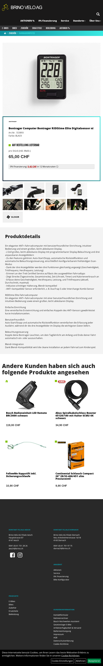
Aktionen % (65, 28)
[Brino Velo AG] (22, 7)
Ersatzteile (37, 28)
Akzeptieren (94, 660)
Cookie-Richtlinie (61, 644)
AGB (55, 637)
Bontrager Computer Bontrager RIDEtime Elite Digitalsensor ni (51, 128)
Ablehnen (80, 660)
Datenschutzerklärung (63, 640)
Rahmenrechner (61, 618)
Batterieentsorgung (62, 631)
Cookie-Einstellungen (62, 660)
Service (65, 20)
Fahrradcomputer (27, 33)
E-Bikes (5, 28)
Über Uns (94, 20)
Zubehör (24, 28)
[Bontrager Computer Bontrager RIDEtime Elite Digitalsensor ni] (51, 79)
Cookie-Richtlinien (70, 655)
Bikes (14, 28)
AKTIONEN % (27, 20)
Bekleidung (51, 28)
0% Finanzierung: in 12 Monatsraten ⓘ (34, 166)
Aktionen (57, 570)
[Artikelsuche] (98, 14)
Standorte (78, 20)
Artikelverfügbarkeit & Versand (67, 628)
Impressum (59, 634)
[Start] (5, 33)
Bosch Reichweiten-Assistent (66, 621)
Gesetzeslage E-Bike (62, 624)
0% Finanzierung (47, 20)
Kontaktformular (61, 615)
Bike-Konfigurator (61, 579)
